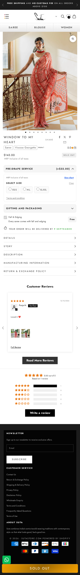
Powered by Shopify (56, 538)
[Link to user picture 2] (25, 333)
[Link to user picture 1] (15, 333)
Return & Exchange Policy (18, 479)
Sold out (40, 568)
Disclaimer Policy (14, 495)
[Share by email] (64, 142)
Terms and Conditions (16, 505)
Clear (71, 183)
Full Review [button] (16, 347)
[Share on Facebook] (59, 137)
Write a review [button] (40, 413)
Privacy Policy (12, 490)
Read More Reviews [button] (40, 360)
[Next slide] (77, 328)
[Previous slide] (3, 328)
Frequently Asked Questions (19, 510)
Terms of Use (12, 516)
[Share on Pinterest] (69, 137)
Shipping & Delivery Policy (18, 484)
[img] (17, 301)
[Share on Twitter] (64, 137)
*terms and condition (15, 198)
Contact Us (11, 474)
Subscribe (19, 459)
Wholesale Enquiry (15, 500)
